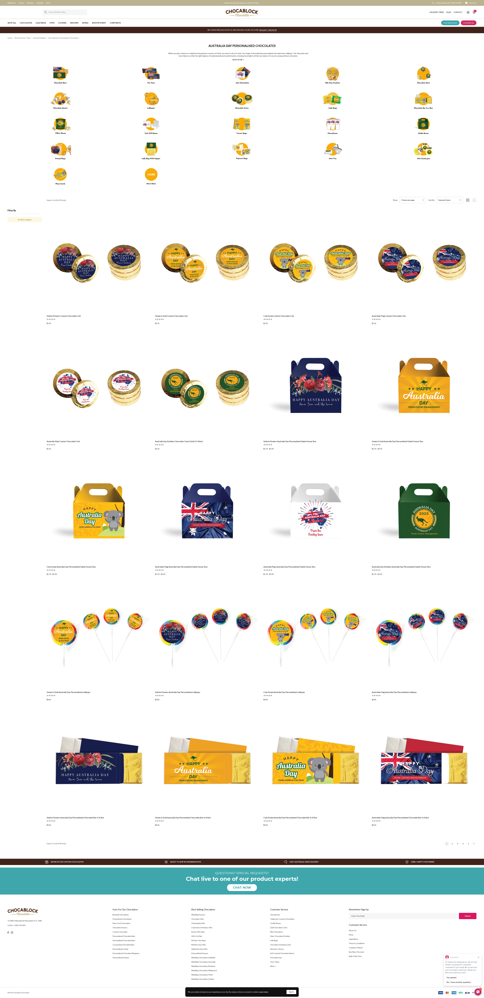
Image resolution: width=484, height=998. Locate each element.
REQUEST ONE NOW (268, 30)
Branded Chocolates (121, 915)
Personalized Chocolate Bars (124, 940)
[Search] (46, 12)
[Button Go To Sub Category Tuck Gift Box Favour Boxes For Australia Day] (151, 127)
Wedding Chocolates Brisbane (203, 966)
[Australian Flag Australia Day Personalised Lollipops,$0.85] (424, 636)
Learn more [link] (263, 992)
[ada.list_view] (474, 200)
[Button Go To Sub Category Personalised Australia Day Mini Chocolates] (242, 76)
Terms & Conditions (357, 943)
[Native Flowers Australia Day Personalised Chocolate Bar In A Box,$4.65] (99, 761)
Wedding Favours (198, 915)
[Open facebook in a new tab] (8, 932)
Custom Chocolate (120, 932)
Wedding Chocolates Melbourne (204, 970)
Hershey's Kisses (277, 949)
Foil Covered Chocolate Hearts (282, 953)
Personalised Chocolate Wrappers (126, 953)
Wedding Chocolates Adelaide (203, 957)
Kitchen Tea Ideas (198, 940)
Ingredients (353, 939)
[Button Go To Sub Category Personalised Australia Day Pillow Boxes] (60, 127)
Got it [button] (291, 992)
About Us (352, 930)
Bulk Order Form (355, 956)
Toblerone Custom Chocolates (282, 919)
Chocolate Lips (276, 957)
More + (273, 966)
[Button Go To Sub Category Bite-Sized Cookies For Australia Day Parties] (332, 76)
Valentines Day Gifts (199, 949)
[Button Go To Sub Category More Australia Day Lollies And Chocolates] (151, 177)
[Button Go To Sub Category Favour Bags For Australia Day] (242, 127)
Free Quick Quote (450, 23)
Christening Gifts (198, 923)
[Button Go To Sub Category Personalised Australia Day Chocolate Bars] (60, 76)
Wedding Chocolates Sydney (202, 979)
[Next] (473, 843)
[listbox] (449, 200)
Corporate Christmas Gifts (201, 927)
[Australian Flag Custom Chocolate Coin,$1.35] (424, 260)
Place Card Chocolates (121, 923)
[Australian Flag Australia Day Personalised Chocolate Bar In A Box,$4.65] (424, 761)
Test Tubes (274, 962)
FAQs (351, 935)
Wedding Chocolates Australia (203, 962)
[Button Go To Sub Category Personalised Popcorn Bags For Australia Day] (242, 152)
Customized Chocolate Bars (123, 945)
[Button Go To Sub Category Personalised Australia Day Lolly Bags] (332, 101)
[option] (64, 862)
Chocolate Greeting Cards (280, 945)
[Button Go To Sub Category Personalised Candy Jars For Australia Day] (423, 152)
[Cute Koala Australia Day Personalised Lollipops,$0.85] (315, 636)
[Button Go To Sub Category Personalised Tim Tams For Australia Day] (151, 76)
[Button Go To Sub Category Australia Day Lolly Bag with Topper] (151, 152)
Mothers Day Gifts (198, 945)
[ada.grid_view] (467, 200)
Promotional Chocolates (122, 919)
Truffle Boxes (275, 923)
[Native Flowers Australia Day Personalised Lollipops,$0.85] (207, 636)
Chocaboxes (275, 915)
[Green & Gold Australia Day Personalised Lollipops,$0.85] (99, 636)
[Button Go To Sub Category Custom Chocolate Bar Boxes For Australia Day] (423, 101)
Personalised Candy (120, 949)
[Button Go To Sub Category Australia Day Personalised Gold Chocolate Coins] (242, 101)
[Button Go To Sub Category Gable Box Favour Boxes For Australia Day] (423, 127)
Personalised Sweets (121, 957)
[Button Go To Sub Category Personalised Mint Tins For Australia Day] (332, 152)
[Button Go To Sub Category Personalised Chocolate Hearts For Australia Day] (60, 101)
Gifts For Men (196, 936)
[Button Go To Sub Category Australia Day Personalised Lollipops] (151, 101)
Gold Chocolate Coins (278, 927)
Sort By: (432, 200)
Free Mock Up (468, 23)
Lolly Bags (274, 940)
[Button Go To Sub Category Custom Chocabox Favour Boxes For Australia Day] (332, 127)
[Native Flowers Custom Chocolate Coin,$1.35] (99, 260)
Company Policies (356, 948)
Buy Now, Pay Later (356, 952)
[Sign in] (468, 12)
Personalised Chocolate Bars (124, 936)
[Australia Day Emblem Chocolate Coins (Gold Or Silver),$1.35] (207, 385)
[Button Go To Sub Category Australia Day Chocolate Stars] (423, 76)
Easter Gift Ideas (198, 932)
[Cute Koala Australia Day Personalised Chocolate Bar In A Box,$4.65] (315, 761)
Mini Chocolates (276, 932)
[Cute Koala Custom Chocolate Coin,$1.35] (315, 260)
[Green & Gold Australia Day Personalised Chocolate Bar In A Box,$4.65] (207, 761)
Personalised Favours (199, 953)
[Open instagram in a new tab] (12, 932)
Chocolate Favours (120, 927)
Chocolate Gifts (197, 919)
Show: (395, 200)
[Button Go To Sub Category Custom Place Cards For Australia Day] (60, 177)
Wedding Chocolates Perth (202, 975)
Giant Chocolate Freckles (280, 936)
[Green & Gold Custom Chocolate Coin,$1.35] (207, 260)
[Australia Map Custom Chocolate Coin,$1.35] (99, 385)
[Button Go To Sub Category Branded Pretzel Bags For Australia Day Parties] (60, 152)
